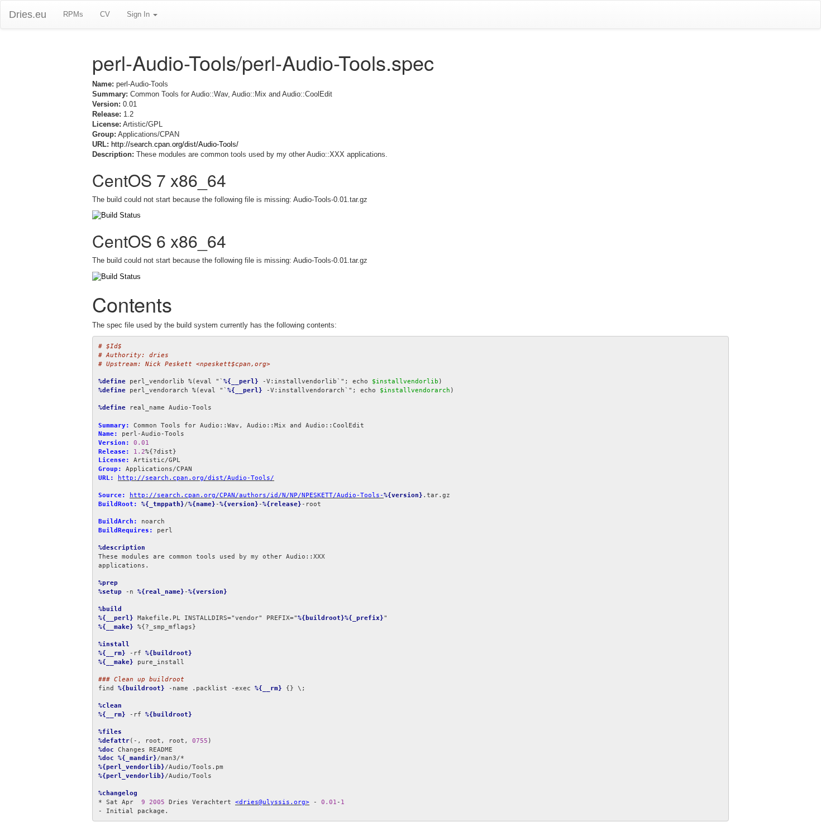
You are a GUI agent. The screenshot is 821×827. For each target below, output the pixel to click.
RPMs (73, 14)
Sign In (139, 14)
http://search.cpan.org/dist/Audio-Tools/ (174, 144)
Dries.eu (27, 14)
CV (105, 14)
